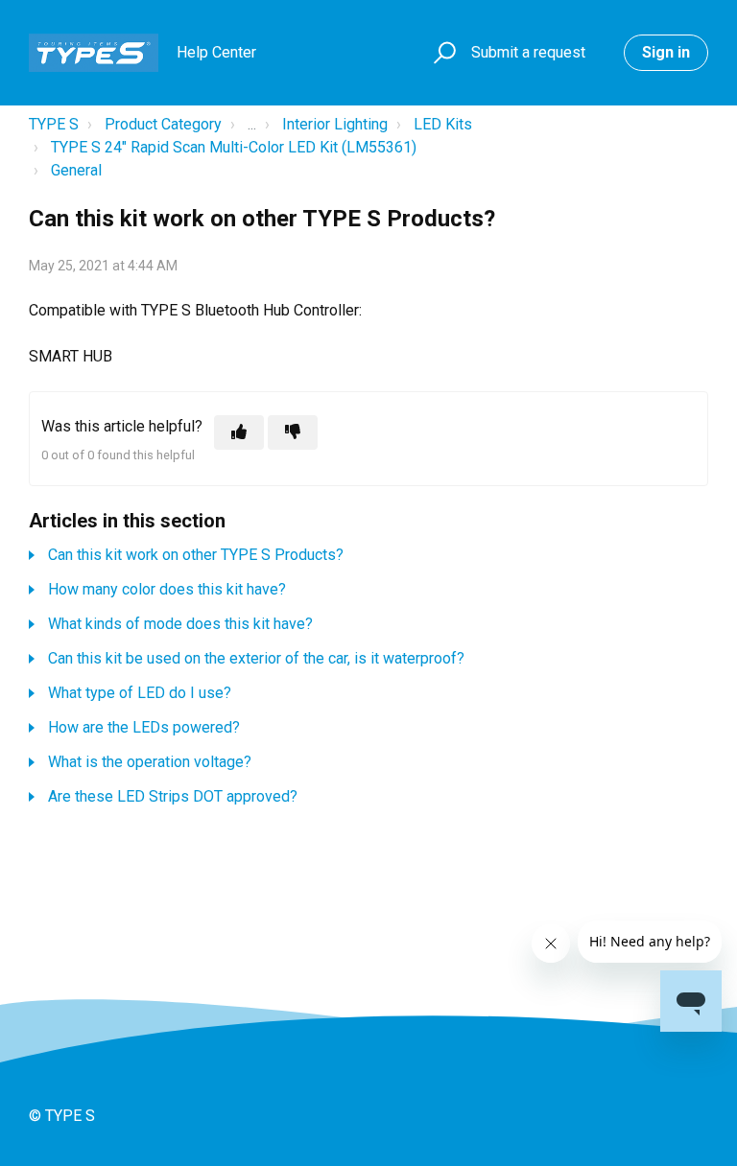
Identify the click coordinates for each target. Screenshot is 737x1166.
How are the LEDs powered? (144, 727)
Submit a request (528, 52)
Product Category (163, 124)
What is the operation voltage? (149, 762)
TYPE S (54, 124)
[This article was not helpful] (293, 432)
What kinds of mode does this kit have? (180, 624)
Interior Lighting (335, 124)
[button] (442, 53)
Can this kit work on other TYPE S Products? (196, 555)
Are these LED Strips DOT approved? (172, 796)
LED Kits (443, 124)
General (76, 170)
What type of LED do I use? (139, 693)
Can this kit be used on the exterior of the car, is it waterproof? (256, 658)
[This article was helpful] (239, 432)
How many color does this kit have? (167, 589)
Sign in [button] (666, 52)
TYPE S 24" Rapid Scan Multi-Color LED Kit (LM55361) (233, 147)
